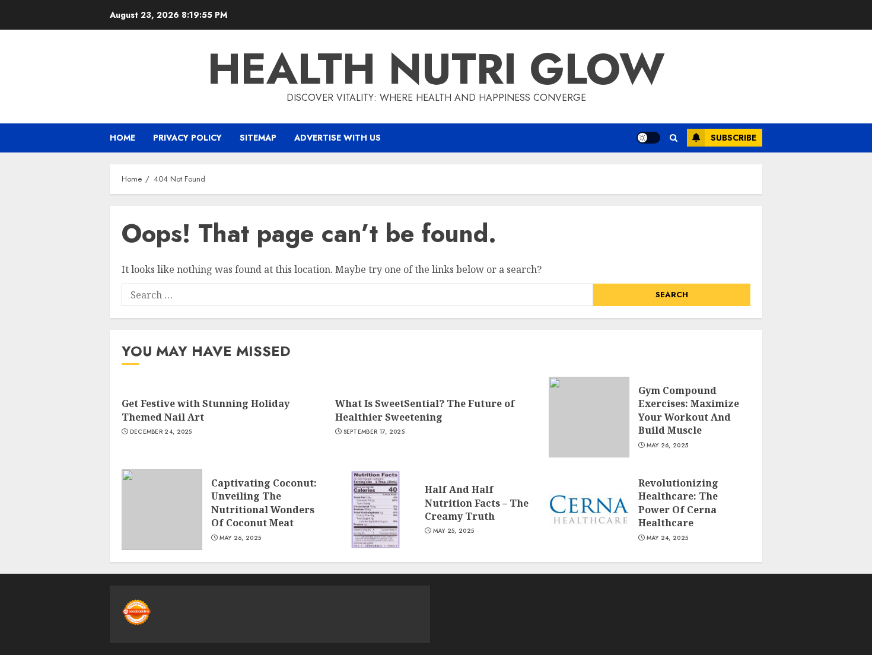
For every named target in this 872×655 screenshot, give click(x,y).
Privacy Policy (187, 138)
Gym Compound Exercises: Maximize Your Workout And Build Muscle (688, 410)
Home (122, 138)
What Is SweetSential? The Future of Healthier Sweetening (425, 410)
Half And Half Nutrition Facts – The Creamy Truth (477, 503)
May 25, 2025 (454, 531)
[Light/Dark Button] (648, 138)
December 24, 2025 (161, 432)
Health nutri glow (436, 69)
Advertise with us (337, 138)
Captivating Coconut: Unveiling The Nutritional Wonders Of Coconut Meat (264, 502)
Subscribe (733, 138)
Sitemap (258, 138)
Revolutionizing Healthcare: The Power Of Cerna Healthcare (678, 502)
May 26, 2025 (668, 445)
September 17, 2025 (374, 432)
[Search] (673, 138)
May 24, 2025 (668, 538)
